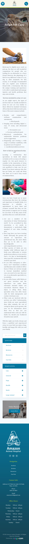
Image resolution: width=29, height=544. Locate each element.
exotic (8, 390)
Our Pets (8, 360)
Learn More (14, 411)
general (8, 376)
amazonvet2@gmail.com (13, 495)
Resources (9, 355)
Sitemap (17, 536)
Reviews (8, 350)
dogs (7, 380)
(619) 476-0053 (13, 490)
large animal (10, 395)
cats (7, 371)
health (8, 385)
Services (8, 345)
